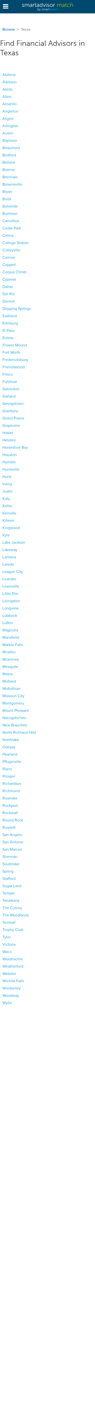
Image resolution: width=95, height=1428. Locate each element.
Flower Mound (14, 345)
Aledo (7, 89)
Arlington (10, 126)
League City (12, 571)
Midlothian (11, 688)
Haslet (7, 432)
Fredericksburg (15, 359)
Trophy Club (12, 929)
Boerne (8, 169)
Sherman (10, 856)
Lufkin (7, 622)
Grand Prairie (13, 418)
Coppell (9, 264)
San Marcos (12, 849)
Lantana (9, 557)
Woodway (10, 995)
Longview (10, 608)
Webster (9, 973)
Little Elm (10, 593)
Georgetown (13, 403)
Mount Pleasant (15, 710)
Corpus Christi (14, 272)
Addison (9, 82)
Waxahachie (12, 959)
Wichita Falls (13, 981)
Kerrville (9, 513)
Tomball (9, 922)
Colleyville (11, 250)
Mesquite (10, 666)
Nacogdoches (14, 717)
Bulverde (10, 206)
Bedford (9, 155)
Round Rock (12, 820)
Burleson (10, 213)
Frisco (7, 374)
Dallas (7, 286)
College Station (15, 242)
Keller (7, 506)
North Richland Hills (19, 732)
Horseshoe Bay (15, 447)
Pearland (9, 754)
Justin (7, 491)
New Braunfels (14, 725)
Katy (6, 498)
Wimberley (11, 988)
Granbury (10, 411)
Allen (6, 96)
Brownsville (12, 184)
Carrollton (10, 221)
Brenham (10, 177)
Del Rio (8, 294)
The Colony (12, 907)
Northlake (10, 739)
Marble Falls (12, 644)
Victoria (9, 944)
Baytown (9, 140)
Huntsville (10, 469)
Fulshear (9, 381)
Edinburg (10, 323)
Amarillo (9, 104)
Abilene (9, 74)
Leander (9, 579)
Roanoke (10, 798)
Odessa (8, 747)
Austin (7, 133)
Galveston (10, 389)
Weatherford (12, 966)
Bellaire (8, 162)
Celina (7, 235)
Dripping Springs (16, 308)
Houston (9, 454)
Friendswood (13, 367)
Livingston (11, 601)
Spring (7, 871)
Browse (8, 29)
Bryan (7, 191)
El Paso (8, 330)
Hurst (6, 476)
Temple (8, 893)
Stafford (9, 878)
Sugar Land (11, 886)
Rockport (10, 805)
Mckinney (10, 659)
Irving (7, 484)
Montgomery (13, 703)
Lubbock (9, 615)
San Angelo (12, 834)
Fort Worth (11, 352)
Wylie (7, 1002)
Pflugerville (11, 761)
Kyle (6, 535)
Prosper (8, 776)
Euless (7, 337)
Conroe (8, 257)
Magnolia (10, 630)
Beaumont (11, 147)
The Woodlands (15, 915)
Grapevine (11, 425)
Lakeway (9, 549)
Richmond (11, 791)
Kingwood (11, 527)
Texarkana (10, 900)
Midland (9, 681)
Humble (9, 462)
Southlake (10, 864)
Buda (6, 199)
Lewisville (10, 586)
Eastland (9, 316)
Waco (7, 951)
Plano (7, 769)
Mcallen (9, 652)
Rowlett (9, 827)
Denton (8, 301)
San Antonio (12, 842)
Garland (9, 396)
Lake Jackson (13, 542)
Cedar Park (11, 228)
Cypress (9, 279)
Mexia (7, 674)
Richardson (11, 783)
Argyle (8, 118)
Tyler (6, 937)
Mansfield (10, 637)
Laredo (8, 564)
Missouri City (13, 696)
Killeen (8, 520)
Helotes (9, 440)
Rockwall (10, 812)
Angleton (10, 111)
